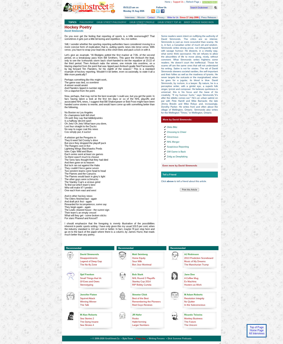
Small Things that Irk (90, 278)
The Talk (84, 305)
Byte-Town (128, 338)
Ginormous (172, 137)
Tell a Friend (169, 174)
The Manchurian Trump (196, 264)
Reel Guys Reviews (142, 305)
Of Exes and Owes (89, 281)
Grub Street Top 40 (169, 22)
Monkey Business (193, 318)
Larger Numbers (140, 325)
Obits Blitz (172, 127)
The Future (190, 321)
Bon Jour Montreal (141, 264)
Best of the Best (140, 298)
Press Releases (208, 17)
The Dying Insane (89, 321)
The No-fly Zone (88, 264)
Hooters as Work (193, 284)
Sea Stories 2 (87, 318)
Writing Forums (157, 338)
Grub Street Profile (142, 22)
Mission (141, 17)
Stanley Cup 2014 (141, 281)
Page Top (141, 338)
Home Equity (138, 258)
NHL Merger (173, 141)
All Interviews (256, 333)
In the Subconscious (194, 305)
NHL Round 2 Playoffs (143, 278)
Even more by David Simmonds (179, 165)
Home (167, 2)
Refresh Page (192, 2)
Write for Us (173, 17)
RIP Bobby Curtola (141, 284)
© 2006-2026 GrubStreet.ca (105, 338)
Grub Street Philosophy (111, 22)
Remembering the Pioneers (146, 301)
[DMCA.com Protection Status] (209, 3)
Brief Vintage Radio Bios (199, 22)
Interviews (130, 17)
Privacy (161, 17)
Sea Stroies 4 (87, 325)
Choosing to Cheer (176, 132)
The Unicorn (190, 325)
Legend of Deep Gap (91, 261)
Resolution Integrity (194, 298)
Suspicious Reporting (178, 146)
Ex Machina (190, 281)
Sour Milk (137, 261)
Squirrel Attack (87, 298)
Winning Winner (88, 301)
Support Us (178, 2)
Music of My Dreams (195, 261)
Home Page (257, 330)
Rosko (135, 318)
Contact (151, 17)
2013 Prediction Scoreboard (198, 258)
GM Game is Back (176, 151)
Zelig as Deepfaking (177, 156)
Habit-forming (139, 321)
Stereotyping (86, 284)
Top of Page (257, 327)
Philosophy (87, 22)
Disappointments (88, 258)
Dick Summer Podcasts (179, 338)
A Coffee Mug (191, 278)
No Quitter (189, 301)
